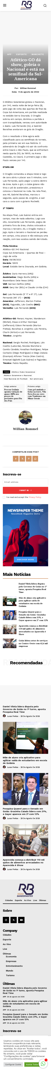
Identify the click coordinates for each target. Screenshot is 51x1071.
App (9, 54)
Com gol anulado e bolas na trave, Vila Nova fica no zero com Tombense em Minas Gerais (37, 394)
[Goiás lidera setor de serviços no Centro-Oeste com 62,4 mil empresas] (9, 643)
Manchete (38, 54)
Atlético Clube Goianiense (23, 372)
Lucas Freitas (12, 716)
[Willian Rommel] (25, 417)
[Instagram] (6, 920)
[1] (43, 1065)
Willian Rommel (28, 88)
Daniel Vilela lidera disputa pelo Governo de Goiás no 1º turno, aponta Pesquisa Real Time (33, 587)
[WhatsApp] (35, 459)
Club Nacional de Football (16, 379)
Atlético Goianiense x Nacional (18, 375)
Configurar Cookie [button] (13, 1064)
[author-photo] (5, 716)
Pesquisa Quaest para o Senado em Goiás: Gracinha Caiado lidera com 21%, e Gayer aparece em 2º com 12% (33, 616)
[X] (22, 459)
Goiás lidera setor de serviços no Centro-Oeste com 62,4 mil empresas (33, 643)
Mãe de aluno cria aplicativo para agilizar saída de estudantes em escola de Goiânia (32, 602)
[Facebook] (16, 459)
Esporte (21, 54)
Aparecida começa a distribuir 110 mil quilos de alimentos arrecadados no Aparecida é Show (33, 630)
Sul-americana (36, 379)
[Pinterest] (29, 459)
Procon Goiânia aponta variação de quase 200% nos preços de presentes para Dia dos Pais (13, 395)
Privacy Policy (35, 497)
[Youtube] (21, 920)
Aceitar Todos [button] (32, 1064)
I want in (24, 490)
